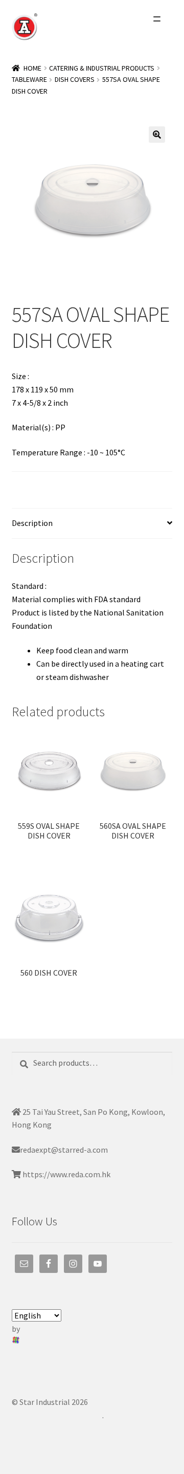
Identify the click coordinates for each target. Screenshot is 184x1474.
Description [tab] (32, 523)
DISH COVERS (75, 79)
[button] (157, 134)
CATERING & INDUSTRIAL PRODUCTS (101, 68)
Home (32, 68)
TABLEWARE (29, 79)
